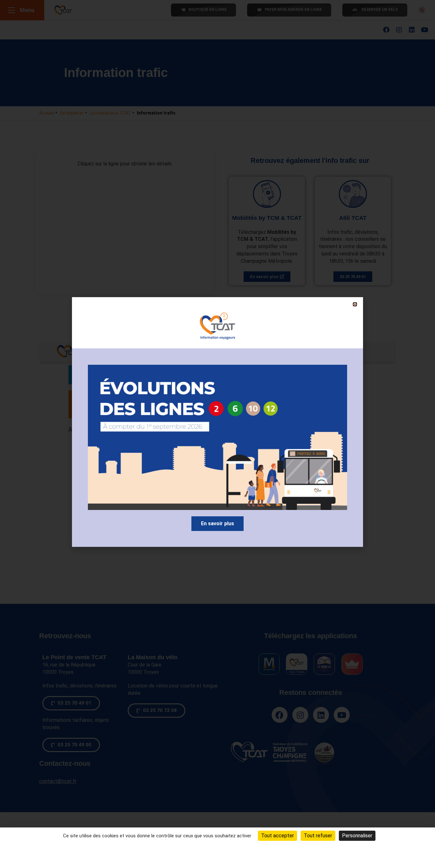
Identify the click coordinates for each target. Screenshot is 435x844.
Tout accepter (277, 836)
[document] (217, 422)
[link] (217, 523)
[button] (355, 304)
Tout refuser (318, 836)
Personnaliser (357, 836)
